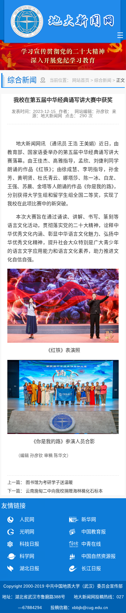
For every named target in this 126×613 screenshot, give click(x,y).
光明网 (27, 531)
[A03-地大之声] (62, 22)
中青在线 (91, 544)
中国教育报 (93, 531)
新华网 (88, 519)
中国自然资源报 (98, 556)
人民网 (27, 519)
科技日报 (29, 544)
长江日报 (91, 568)
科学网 (27, 556)
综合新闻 (102, 80)
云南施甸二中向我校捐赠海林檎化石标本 (64, 490)
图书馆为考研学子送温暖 (49, 482)
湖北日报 (29, 568)
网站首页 (80, 80)
